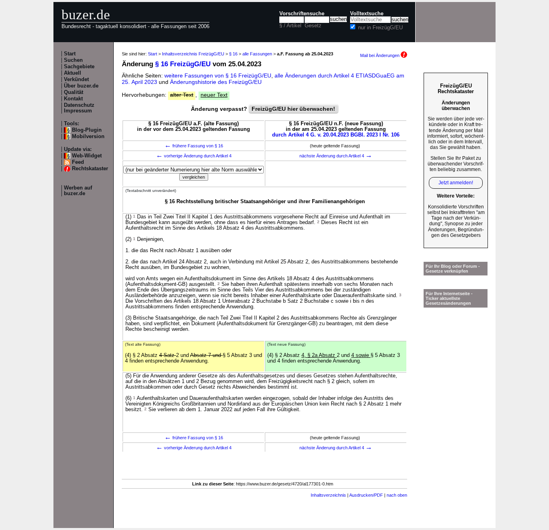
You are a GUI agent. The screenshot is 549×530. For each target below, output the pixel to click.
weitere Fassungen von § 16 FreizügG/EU (217, 75)
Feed (78, 162)
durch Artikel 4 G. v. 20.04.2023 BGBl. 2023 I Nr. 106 (335, 135)
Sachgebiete (79, 66)
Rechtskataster (90, 168)
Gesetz (313, 26)
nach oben (397, 495)
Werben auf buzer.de (78, 190)
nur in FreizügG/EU (380, 28)
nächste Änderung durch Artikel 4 (335, 155)
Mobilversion (88, 136)
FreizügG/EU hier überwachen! (293, 109)
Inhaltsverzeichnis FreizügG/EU (193, 53)
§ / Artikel (290, 26)
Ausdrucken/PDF (366, 495)
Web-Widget (87, 156)
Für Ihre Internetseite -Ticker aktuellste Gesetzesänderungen (449, 298)
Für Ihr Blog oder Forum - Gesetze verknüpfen (453, 268)
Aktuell (72, 73)
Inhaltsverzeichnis (328, 495)
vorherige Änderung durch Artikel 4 (193, 155)
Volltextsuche (366, 13)
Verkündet (76, 79)
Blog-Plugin (87, 130)
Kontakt (73, 99)
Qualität (73, 92)
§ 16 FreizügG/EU (183, 64)
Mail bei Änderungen (380, 55)
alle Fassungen (257, 53)
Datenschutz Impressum (79, 108)
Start (70, 54)
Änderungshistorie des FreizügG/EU (216, 82)
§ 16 (233, 53)
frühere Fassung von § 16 (193, 145)
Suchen (73, 60)
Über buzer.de (81, 86)
